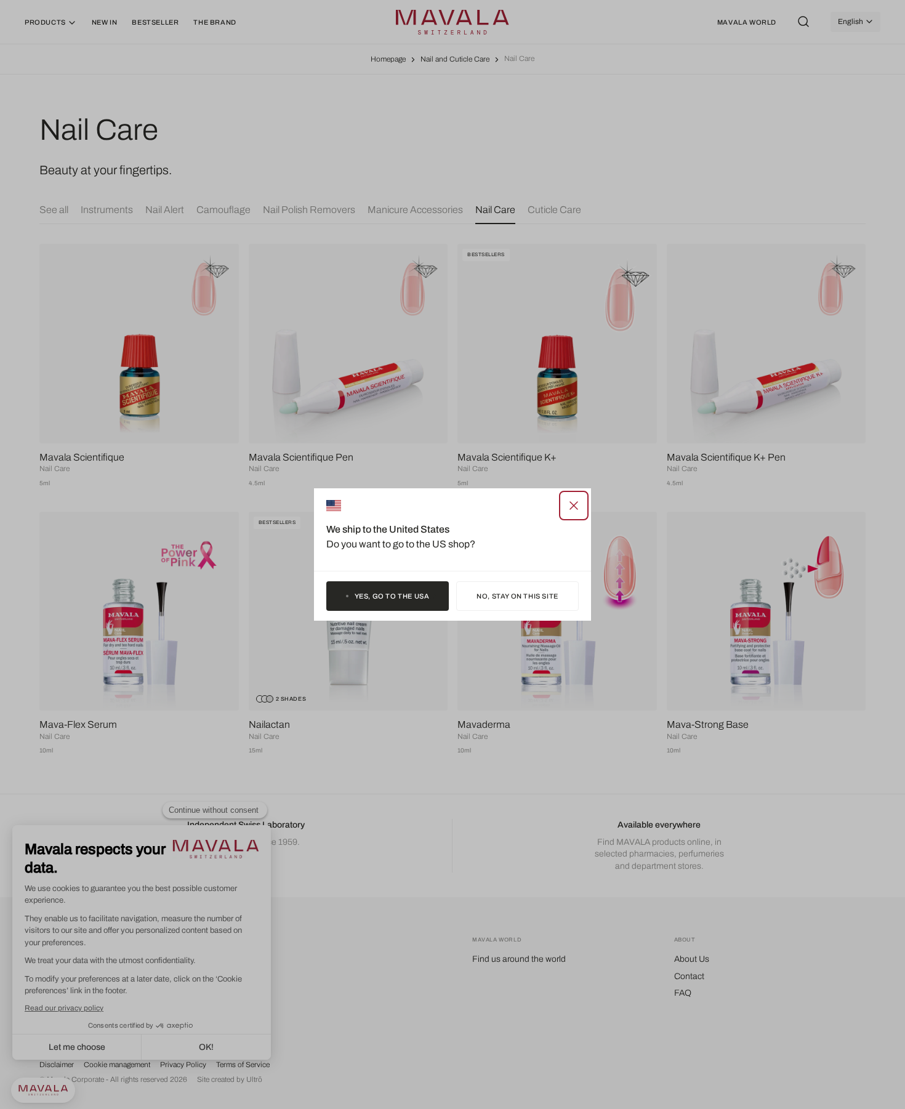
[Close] (573, 505)
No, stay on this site (517, 596)
